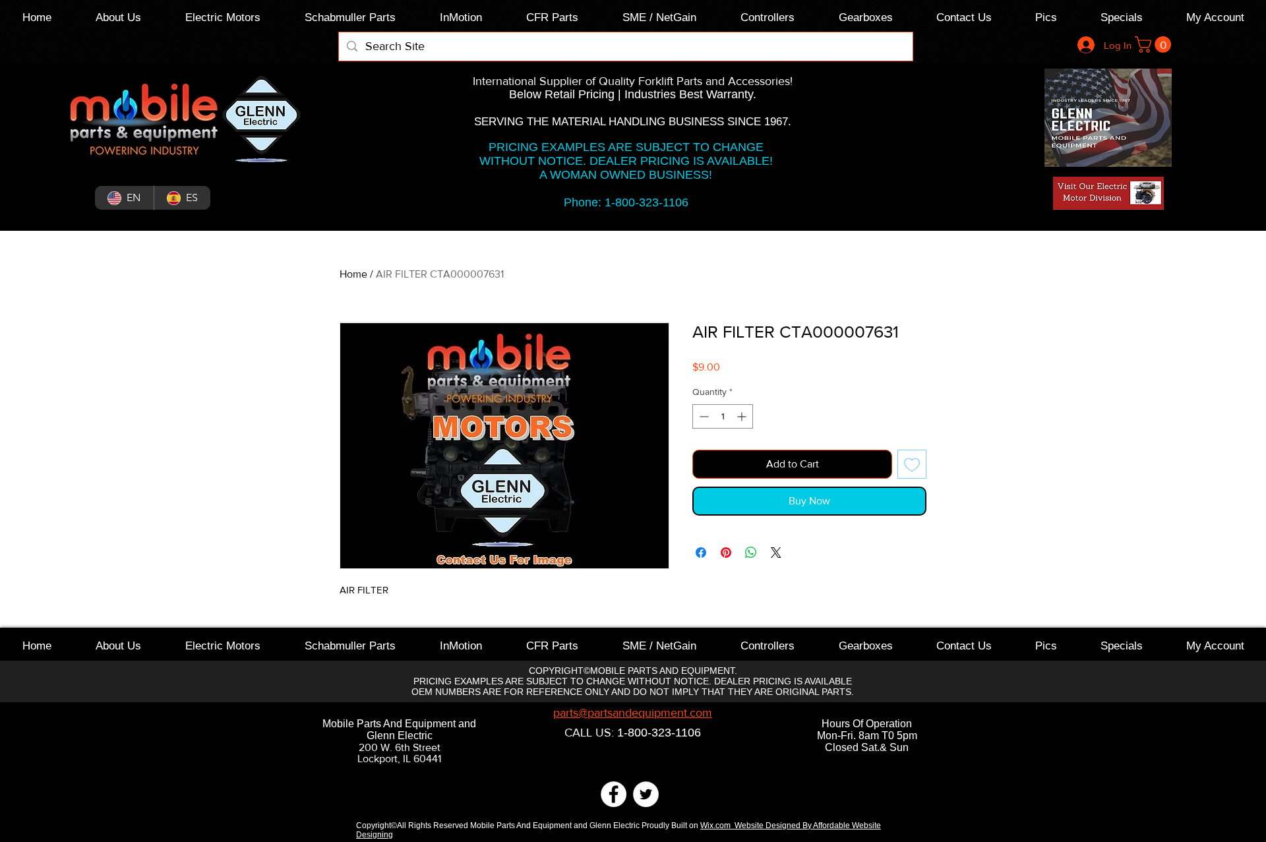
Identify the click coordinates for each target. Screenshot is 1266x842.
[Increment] (743, 416)
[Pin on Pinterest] (726, 552)
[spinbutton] (723, 416)
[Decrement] (702, 416)
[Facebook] (613, 794)
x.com (722, 825)
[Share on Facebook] (701, 552)
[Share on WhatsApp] (751, 552)
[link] (1155, 44)
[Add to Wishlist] (911, 464)
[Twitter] (646, 794)
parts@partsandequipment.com (632, 712)
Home (353, 274)
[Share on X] (776, 552)
